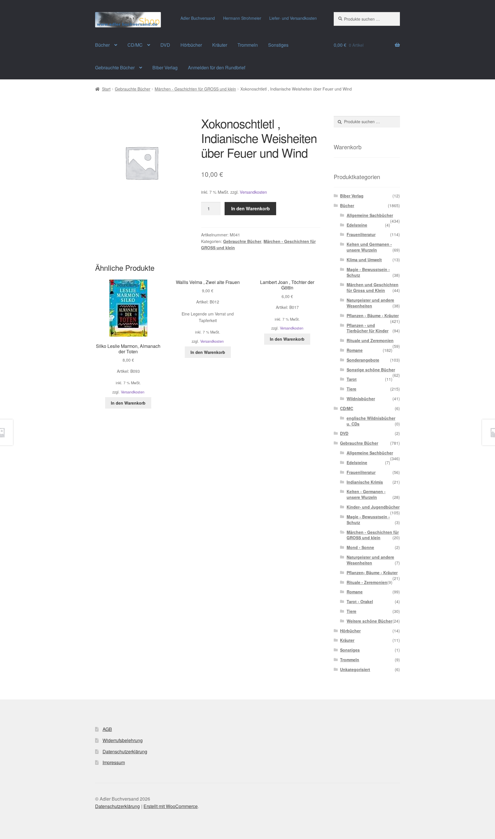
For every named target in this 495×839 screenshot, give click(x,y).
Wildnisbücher (361, 398)
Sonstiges (278, 45)
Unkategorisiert (355, 669)
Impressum (114, 762)
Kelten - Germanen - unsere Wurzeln (366, 494)
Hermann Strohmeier (242, 18)
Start (106, 89)
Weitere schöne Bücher (369, 621)
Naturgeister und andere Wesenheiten (370, 303)
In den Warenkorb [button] (128, 403)
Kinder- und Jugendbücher (373, 507)
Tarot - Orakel (360, 601)
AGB (107, 729)
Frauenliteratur (361, 234)
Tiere (351, 389)
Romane (355, 350)
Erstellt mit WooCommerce (171, 806)
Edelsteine (357, 225)
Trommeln (247, 45)
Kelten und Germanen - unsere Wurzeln (369, 247)
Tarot (352, 379)
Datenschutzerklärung (125, 751)
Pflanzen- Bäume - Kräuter (372, 572)
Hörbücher (191, 45)
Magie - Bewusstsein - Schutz (368, 272)
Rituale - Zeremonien (367, 582)
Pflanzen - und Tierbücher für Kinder (367, 328)
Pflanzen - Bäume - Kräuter (373, 315)
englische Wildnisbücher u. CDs (371, 421)
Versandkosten (253, 192)
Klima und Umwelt (364, 259)
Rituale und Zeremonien (370, 340)
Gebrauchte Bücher (115, 67)
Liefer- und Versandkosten (293, 18)
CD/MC (135, 45)
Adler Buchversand (197, 18)
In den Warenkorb (250, 208)
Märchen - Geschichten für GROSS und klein (195, 89)
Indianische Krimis (365, 482)
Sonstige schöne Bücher (371, 370)
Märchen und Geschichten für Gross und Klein (372, 287)
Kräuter (219, 45)
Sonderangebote (363, 360)
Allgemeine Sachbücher (370, 215)
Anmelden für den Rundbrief (216, 67)
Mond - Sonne (360, 547)
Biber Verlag (165, 67)
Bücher (102, 45)
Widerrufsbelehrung (123, 740)
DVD (165, 45)
